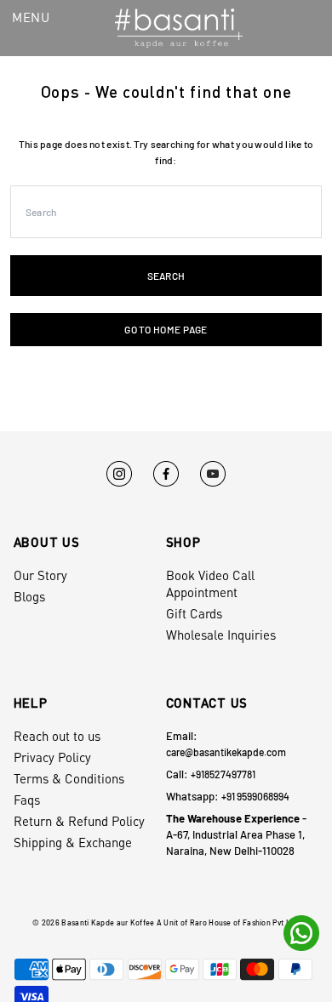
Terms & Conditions (69, 778)
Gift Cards (194, 613)
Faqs (27, 799)
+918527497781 (223, 774)
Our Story (40, 575)
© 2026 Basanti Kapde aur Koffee (93, 922)
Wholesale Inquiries (221, 634)
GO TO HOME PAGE (165, 329)
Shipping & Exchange (73, 842)
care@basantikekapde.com (226, 752)
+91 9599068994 (255, 796)
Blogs (29, 596)
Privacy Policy (52, 757)
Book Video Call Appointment (210, 583)
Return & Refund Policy (79, 820)
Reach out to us (57, 735)
